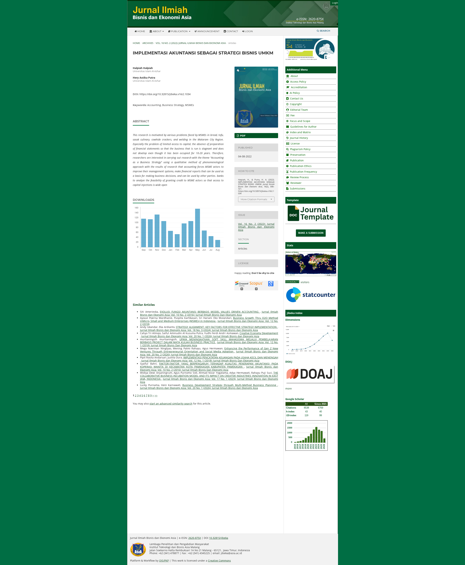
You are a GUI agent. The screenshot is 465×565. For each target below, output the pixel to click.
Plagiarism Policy (300, 149)
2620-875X (194, 538)
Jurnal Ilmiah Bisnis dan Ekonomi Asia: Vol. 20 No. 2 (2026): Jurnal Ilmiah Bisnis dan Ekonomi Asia (209, 353)
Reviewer (296, 183)
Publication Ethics (301, 166)
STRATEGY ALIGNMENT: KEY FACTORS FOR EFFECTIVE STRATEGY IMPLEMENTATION (227, 327)
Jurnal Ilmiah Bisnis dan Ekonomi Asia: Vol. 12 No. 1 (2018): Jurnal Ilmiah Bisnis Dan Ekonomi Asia (200, 360)
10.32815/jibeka (218, 538)
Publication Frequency (303, 171)
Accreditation (298, 87)
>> (156, 395)
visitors (304, 282)
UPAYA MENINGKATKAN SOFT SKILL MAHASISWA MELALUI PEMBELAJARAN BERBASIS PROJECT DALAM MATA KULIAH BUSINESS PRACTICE (209, 341)
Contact (232, 31)
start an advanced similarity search (170, 403)
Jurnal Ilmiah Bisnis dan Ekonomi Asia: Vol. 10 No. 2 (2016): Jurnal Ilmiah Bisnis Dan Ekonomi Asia (209, 313)
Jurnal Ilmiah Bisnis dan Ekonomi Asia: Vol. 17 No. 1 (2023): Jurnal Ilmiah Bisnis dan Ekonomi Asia (209, 380)
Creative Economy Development (259, 333)
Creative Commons (219, 560)
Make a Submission (310, 233)
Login (248, 31)
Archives (147, 43)
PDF (242, 135)
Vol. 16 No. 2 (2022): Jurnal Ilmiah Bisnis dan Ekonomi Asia (191, 43)
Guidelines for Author (303, 126)
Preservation (298, 154)
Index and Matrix (300, 132)
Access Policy (298, 81)
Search (324, 30)
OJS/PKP (164, 560)
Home (141, 31)
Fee (292, 115)
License (295, 143)
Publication (179, 31)
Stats (290, 245)
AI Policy (294, 93)
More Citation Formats (254, 199)
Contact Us (296, 98)
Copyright (296, 104)
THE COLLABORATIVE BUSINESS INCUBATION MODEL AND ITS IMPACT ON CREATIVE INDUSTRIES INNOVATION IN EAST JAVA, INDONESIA (209, 376)
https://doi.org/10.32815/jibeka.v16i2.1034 (165, 94)
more (288, 388)
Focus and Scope (300, 121)
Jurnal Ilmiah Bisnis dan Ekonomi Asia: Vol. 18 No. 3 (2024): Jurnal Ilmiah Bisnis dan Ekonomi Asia (199, 330)
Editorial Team (299, 109)
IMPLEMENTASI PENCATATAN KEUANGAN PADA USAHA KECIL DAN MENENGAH (230, 357)
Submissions (297, 188)
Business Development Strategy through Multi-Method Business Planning (230, 385)
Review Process (299, 177)
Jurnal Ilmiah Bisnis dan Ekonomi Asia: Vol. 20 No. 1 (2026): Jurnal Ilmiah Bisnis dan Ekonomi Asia (200, 336)
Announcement (208, 31)
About (157, 31)
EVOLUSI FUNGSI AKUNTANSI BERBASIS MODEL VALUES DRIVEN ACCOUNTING (210, 311)
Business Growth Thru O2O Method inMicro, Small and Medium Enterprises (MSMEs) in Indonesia (209, 319)
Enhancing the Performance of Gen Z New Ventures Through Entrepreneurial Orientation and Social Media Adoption (209, 350)
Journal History (298, 138)
